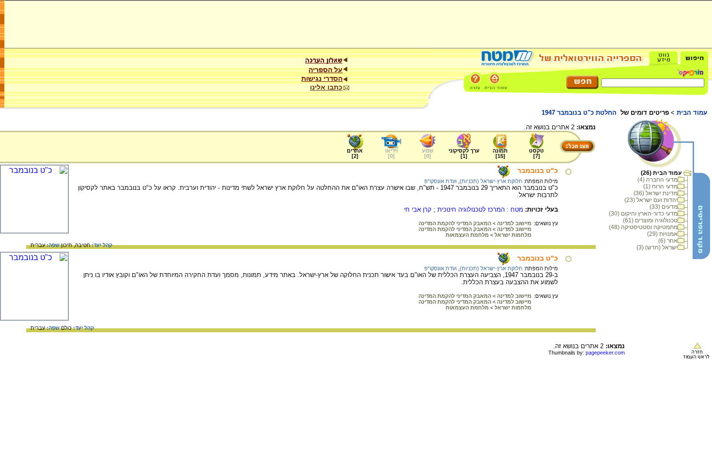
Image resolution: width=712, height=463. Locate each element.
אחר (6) (668, 240)
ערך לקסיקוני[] (464, 153)
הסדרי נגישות (321, 78)
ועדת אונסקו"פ (440, 181)
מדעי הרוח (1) (660, 186)
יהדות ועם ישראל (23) (651, 200)
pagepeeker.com (605, 352)
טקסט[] (536, 153)
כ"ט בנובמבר (537, 170)
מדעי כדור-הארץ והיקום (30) (643, 213)
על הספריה (325, 70)
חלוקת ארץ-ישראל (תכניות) (491, 181)
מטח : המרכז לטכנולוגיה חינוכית (480, 209)
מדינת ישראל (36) (656, 193)
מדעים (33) (664, 206)
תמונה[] (500, 153)
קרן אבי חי (418, 209)
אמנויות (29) (662, 234)
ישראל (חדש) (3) (657, 247)
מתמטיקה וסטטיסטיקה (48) (643, 227)
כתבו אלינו (326, 87)
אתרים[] (355, 153)
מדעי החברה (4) (657, 179)
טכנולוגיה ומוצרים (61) (650, 220)
